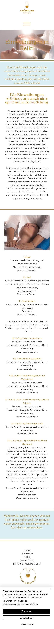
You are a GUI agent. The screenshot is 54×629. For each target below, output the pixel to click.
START (27, 550)
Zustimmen (26, 611)
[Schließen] (49, 591)
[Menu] (26, 23)
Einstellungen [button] (27, 623)
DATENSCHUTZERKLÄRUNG (27, 563)
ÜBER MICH (27, 553)
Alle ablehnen (26, 617)
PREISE (27, 557)
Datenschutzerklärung (28, 603)
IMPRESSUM (27, 560)
